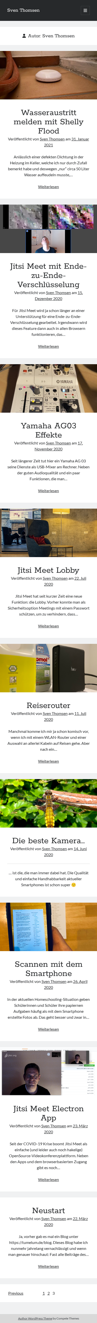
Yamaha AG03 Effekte (48, 388)
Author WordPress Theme (35, 1318)
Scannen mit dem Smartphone (48, 927)
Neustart (48, 1211)
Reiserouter (48, 668)
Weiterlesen (48, 186)
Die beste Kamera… (48, 803)
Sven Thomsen (23, 10)
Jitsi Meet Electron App (48, 1071)
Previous (15, 1293)
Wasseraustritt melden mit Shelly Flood (48, 75)
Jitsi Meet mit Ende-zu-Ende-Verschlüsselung (48, 229)
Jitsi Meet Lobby (48, 533)
